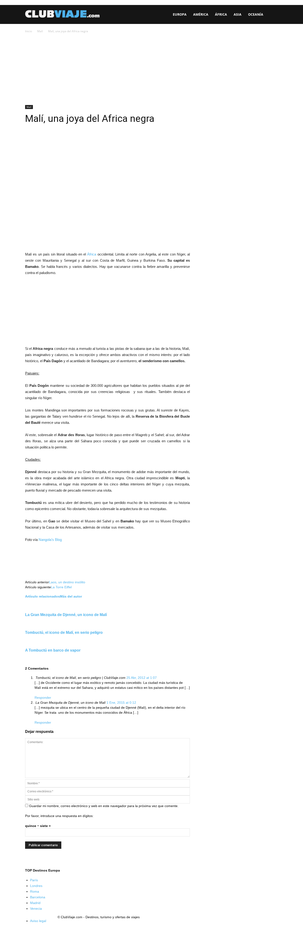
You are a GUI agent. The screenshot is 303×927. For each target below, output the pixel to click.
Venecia (36, 908)
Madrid (35, 903)
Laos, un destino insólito (67, 582)
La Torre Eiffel (61, 587)
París (34, 880)
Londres (36, 886)
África (91, 254)
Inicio (28, 31)
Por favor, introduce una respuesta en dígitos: (59, 816)
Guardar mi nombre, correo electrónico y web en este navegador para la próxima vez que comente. (103, 806)
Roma (34, 891)
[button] (272, 15)
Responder (43, 697)
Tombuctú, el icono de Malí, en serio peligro (64, 632)
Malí (40, 31)
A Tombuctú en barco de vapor (52, 650)
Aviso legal (38, 921)
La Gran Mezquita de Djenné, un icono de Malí (66, 614)
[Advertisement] (151, 69)
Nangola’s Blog (50, 540)
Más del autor (71, 596)
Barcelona (37, 897)
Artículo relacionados (42, 596)
